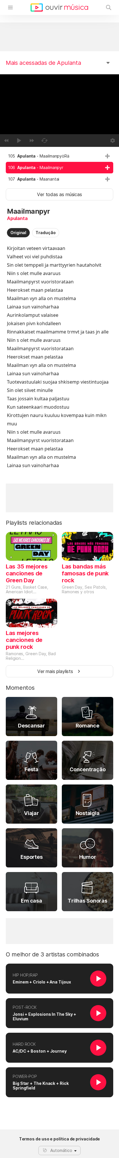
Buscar (108, 7)
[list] (59, 167)
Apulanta (17, 218)
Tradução (45, 232)
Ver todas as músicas (59, 194)
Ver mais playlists (55, 671)
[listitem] (59, 156)
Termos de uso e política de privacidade (59, 1139)
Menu (10, 7)
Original (18, 232)
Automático (61, 1150)
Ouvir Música (59, 7)
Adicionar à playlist (107, 156)
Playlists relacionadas (34, 522)
